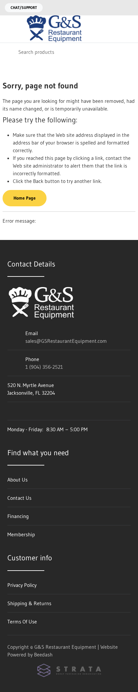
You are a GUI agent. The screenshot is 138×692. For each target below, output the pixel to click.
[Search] (9, 52)
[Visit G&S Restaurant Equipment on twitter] (37, 411)
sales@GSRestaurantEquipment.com (66, 341)
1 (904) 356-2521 (44, 367)
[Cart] (128, 29)
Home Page (24, 198)
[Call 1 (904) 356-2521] (129, 8)
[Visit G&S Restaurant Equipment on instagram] (10, 411)
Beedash (43, 654)
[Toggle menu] (9, 29)
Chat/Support (24, 7)
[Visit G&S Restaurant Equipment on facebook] (24, 411)
